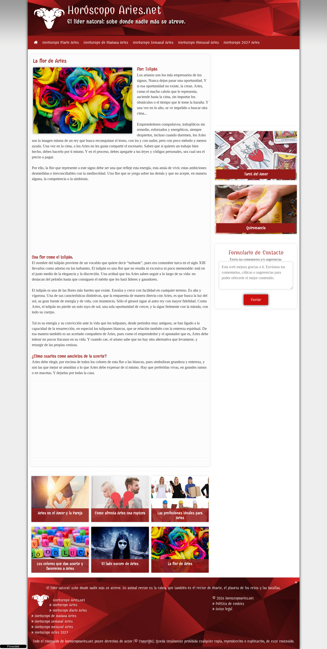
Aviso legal (224, 609)
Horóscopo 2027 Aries (241, 42)
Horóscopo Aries (105, 10)
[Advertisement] (120, 220)
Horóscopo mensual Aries (54, 627)
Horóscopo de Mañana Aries (106, 42)
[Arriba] (296, 582)
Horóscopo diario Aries (70, 610)
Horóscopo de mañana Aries (55, 616)
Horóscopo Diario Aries (60, 42)
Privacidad (13, 646)
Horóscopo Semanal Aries (153, 42)
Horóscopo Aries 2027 (51, 632)
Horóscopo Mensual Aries (198, 42)
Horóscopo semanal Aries (54, 621)
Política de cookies (230, 603)
